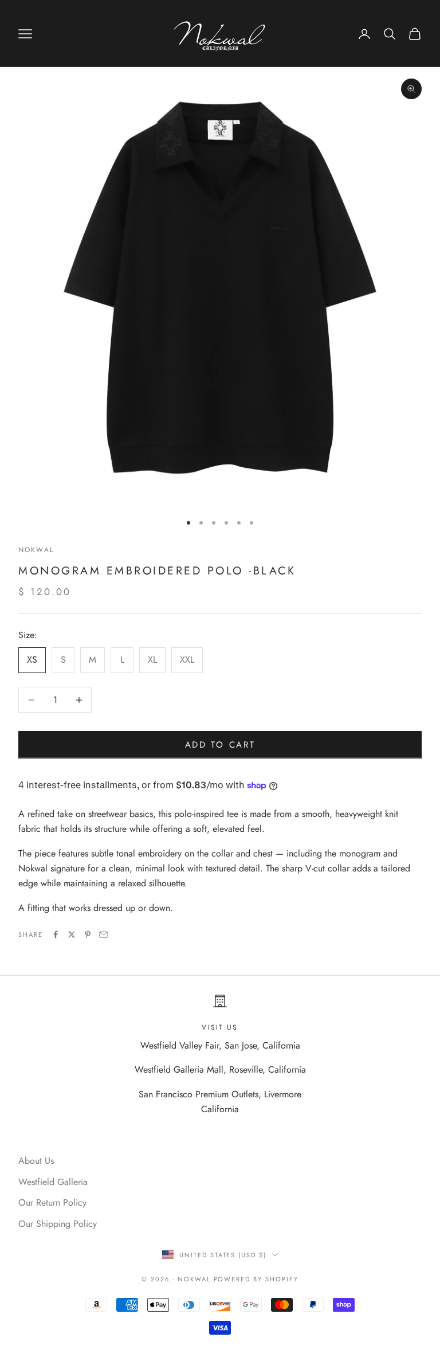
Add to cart (220, 744)
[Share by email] (103, 934)
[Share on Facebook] (55, 934)
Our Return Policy (52, 1202)
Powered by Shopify (256, 1279)
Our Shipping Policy (57, 1223)
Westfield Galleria (53, 1181)
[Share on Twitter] (71, 934)
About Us (36, 1160)
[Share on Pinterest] (87, 934)
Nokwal (36, 550)
